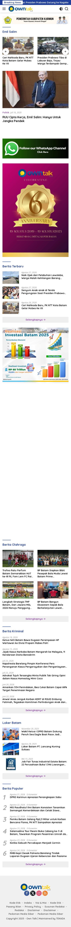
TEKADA (60, 918)
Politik (5, 112)
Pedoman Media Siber (21, 913)
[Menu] (4, 9)
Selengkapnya (34, 319)
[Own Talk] (20, 9)
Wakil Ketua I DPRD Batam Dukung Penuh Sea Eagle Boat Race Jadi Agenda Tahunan (41, 733)
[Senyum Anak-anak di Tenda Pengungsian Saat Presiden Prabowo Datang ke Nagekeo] (10, 292)
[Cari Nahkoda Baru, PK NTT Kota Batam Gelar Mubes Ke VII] (18, 45)
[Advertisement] (35, 423)
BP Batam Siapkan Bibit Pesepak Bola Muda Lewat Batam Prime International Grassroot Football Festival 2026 (52, 573)
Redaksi (19, 910)
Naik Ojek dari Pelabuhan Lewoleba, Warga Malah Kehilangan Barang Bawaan (42, 277)
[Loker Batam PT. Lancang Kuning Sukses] (10, 749)
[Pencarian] (67, 9)
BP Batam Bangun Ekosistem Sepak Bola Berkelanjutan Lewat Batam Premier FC (50, 604)
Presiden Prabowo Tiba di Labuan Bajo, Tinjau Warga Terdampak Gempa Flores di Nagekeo (52, 60)
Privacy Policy (33, 906)
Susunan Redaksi (55, 906)
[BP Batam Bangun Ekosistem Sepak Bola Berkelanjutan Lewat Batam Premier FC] (53, 590)
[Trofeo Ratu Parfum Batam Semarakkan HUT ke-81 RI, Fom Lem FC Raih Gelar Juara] (18, 558)
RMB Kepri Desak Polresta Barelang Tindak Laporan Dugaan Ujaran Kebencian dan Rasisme (38, 855)
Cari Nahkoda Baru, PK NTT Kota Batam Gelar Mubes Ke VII (17, 60)
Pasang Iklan (13, 906)
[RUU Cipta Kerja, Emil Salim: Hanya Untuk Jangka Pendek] (35, 89)
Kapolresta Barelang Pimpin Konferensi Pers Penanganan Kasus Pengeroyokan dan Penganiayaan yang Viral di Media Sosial (33, 665)
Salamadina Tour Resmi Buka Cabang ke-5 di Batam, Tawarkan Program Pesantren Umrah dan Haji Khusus (38, 833)
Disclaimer (34, 910)
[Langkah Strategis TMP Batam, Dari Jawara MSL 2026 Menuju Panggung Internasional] (18, 590)
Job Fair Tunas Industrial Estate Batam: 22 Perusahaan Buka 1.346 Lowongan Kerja (44, 763)
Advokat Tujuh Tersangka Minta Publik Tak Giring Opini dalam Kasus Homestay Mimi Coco (33, 677)
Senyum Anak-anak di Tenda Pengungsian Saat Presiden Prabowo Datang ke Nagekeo (42, 292)
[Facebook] (26, 893)
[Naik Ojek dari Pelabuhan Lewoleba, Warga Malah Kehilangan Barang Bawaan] (10, 277)
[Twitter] (33, 893)
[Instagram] (39, 893)
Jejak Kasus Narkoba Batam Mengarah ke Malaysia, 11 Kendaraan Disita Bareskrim (33, 653)
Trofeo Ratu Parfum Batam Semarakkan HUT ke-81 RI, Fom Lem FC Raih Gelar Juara (17, 573)
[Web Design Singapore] (35, 209)
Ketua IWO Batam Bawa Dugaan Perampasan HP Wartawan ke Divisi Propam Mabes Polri (30, 642)
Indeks (28, 902)
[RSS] (45, 893)
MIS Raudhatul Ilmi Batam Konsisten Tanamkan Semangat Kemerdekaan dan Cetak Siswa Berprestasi (37, 809)
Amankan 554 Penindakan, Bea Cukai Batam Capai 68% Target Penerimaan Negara (34, 689)
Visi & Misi (41, 902)
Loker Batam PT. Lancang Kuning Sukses (40, 748)
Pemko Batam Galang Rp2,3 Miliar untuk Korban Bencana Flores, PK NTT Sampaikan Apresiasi (38, 821)
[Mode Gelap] (61, 9)
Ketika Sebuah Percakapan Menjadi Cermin (35, 842)
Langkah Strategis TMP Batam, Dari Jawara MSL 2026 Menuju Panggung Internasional (16, 604)
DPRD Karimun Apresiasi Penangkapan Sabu (35, 797)
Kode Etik (15, 902)
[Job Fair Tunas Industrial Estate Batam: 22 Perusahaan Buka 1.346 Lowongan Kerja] (10, 764)
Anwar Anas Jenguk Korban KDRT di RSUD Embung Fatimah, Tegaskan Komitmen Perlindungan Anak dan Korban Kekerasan (33, 701)
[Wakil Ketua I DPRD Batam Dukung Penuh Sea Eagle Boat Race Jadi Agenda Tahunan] (10, 734)
